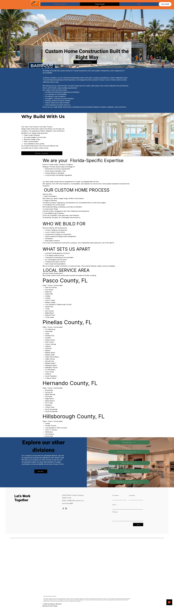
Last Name (132, 495)
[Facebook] (63, 508)
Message (115, 511)
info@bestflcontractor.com (75, 500)
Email (113, 504)
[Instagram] (66, 508)
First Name (115, 495)
